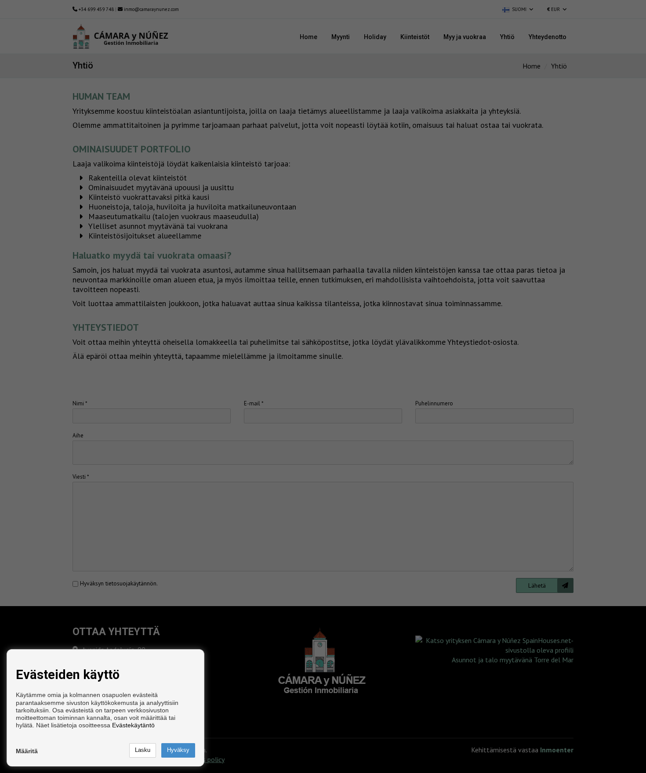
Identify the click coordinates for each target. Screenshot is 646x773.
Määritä (27, 751)
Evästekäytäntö (133, 725)
